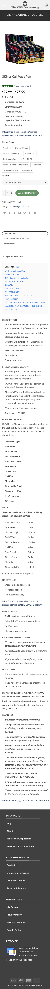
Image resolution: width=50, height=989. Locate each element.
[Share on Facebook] (9, 213)
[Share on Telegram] (34, 213)
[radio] (7, 148)
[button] (3, 4)
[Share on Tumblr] (29, 213)
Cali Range (22, 14)
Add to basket (27, 193)
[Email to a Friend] (19, 213)
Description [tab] (10, 234)
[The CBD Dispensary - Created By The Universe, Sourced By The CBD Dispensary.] (25, 5)
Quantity (5, 176)
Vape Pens (37, 14)
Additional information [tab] (16, 238)
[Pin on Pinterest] (24, 213)
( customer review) (22, 86)
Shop (10, 14)
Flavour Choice (8, 142)
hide (17, 267)
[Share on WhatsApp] (4, 213)
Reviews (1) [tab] (9, 243)
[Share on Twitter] (14, 213)
